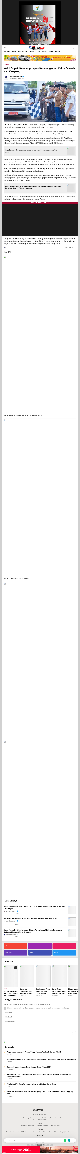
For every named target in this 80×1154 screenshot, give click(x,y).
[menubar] (5, 47)
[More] (65, 913)
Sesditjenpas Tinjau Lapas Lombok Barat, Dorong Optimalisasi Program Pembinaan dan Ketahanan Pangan (39, 1075)
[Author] (6, 77)
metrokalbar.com (16, 76)
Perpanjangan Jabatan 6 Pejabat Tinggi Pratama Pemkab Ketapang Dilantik (34, 1052)
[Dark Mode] (75, 47)
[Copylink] (69, 1140)
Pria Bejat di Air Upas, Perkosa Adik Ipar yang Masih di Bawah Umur (31, 1084)
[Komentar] (12, 1140)
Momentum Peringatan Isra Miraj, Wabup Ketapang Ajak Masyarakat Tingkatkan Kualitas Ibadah (41, 1059)
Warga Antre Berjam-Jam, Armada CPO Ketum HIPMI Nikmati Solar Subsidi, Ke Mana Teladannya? (34, 908)
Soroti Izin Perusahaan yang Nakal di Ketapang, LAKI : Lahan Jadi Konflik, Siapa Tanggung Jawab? (40, 1093)
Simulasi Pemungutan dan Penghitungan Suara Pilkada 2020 (29, 1067)
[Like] (6, 1140)
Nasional (9, 962)
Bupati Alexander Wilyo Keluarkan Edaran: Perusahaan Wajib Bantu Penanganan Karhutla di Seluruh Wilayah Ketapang (33, 187)
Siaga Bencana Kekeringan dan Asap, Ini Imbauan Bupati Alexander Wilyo (31, 150)
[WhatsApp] (65, 1140)
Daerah (6, 64)
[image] (72, 910)
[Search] (72, 47)
